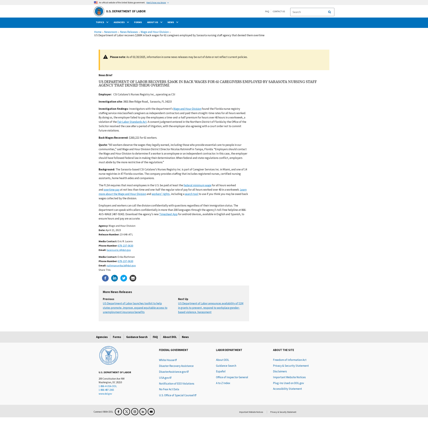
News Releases (129, 32)
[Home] (109, 355)
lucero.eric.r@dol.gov (119, 250)
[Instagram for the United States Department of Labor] (134, 411)
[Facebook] (105, 278)
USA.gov (164, 378)
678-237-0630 (125, 245)
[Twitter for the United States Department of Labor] (126, 411)
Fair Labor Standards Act (132, 122)
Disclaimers (280, 371)
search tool (192, 194)
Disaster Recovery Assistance (176, 366)
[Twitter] (123, 278)
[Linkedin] (114, 278)
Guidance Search (137, 337)
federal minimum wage (197, 185)
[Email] (133, 278)
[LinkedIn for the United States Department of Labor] (142, 411)
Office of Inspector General (232, 377)
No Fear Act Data (169, 389)
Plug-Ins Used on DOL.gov (288, 383)
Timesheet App (168, 214)
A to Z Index (223, 383)
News (185, 337)
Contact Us (279, 11)
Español (221, 371)
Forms (117, 337)
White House (166, 360)
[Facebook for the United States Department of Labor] (118, 411)
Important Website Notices (289, 377)
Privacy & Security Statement (291, 366)
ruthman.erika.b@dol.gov (121, 265)
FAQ (267, 11)
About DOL (170, 337)
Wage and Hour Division (155, 32)
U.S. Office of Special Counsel (176, 395)
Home (97, 32)
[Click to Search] (330, 12)
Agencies (102, 337)
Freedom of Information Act (289, 360)
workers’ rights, (161, 194)
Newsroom (110, 32)
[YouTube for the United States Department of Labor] (151, 411)
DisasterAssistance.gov (172, 372)
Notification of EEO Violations (176, 383)
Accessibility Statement (287, 389)
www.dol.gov (105, 393)
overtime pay (112, 189)
